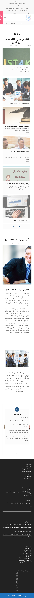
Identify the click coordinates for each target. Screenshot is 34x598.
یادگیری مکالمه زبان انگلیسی (12, 10)
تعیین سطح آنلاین (27, 476)
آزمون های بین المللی (26, 471)
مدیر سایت (12, 45)
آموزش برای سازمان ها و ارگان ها (22, 6)
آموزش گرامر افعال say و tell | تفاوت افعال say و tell (22, 536)
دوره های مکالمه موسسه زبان (25, 557)
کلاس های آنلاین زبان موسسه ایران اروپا (17, 3)
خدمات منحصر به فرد (10, 6)
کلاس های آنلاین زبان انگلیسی (25, 560)
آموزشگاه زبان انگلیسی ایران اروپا (24, 562)
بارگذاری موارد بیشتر (16, 227)
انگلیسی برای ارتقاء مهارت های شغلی (17, 40)
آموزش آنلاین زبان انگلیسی (23, 10)
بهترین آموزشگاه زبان (10, 8)
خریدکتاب (29, 475)
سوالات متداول (28, 466)
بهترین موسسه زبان (27, 552)
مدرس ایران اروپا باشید (26, 469)
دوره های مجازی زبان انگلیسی (25, 558)
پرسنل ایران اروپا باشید (26, 468)
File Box (17, 8)
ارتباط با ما (26, 8)
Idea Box (29, 473)
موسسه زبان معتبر (27, 550)
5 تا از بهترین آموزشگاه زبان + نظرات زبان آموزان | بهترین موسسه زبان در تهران (17, 534)
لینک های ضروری (27, 478)
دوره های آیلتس (28, 548)
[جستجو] (8, 17)
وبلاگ (22, 8)
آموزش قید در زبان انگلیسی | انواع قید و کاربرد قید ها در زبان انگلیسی (18, 524)
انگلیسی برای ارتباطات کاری (17, 240)
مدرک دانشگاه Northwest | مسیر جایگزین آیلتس (22, 531)
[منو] (5, 18)
